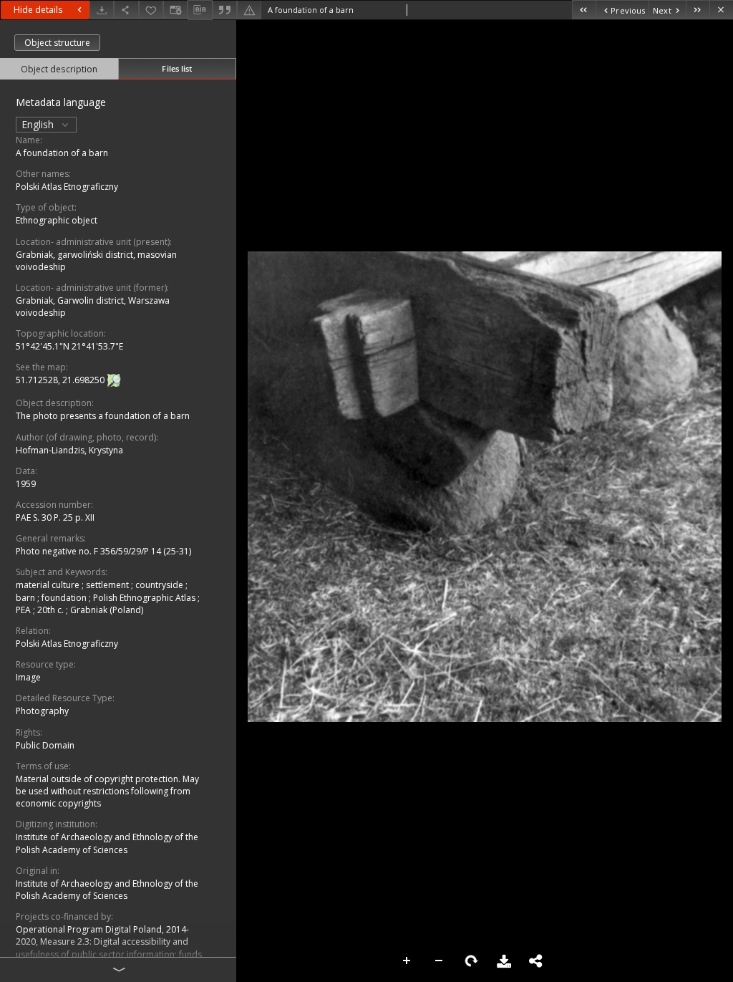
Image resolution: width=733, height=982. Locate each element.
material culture (49, 585)
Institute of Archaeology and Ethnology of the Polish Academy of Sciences (107, 843)
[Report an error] (249, 9)
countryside (160, 585)
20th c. (51, 610)
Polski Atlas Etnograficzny (67, 186)
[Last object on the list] (697, 9)
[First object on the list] (584, 9)
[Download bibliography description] (200, 10)
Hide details (38, 10)
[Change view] (175, 9)
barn (26, 598)
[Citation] (225, 9)
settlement (108, 585)
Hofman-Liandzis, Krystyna (69, 450)
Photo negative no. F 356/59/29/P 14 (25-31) (103, 551)
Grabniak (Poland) (106, 610)
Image (28, 677)
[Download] (101, 9)
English (39, 124)
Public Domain (45, 745)
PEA (24, 610)
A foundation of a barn (62, 153)
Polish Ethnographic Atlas (145, 598)
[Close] (721, 9)
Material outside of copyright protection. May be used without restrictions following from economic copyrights (107, 791)
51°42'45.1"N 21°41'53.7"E (69, 346)
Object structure (57, 43)
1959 (26, 484)
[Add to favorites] (151, 9)
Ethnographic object (56, 220)
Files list (177, 68)
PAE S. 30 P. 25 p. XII (55, 517)
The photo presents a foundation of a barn (103, 416)
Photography (42, 711)
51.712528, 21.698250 (61, 381)
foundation (65, 598)
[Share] (126, 9)
